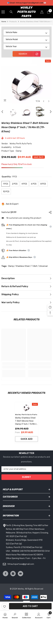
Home (3, 21)
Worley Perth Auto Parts (21, 143)
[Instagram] (13, 573)
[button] (43, 101)
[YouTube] (20, 573)
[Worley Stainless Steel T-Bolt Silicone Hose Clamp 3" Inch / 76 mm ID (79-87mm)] (26, 407)
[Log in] (41, 11)
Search (23, 54)
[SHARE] (49, 212)
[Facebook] (5, 573)
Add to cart (30, 606)
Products (13, 21)
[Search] (11, 12)
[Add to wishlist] (4, 606)
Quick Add (27, 439)
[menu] (3, 12)
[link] (13, 366)
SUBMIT (26, 477)
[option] (26, 3)
